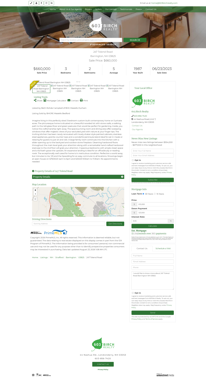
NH (51, 257)
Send (152, 313)
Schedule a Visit (163, 248)
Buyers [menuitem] (88, 9)
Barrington (71, 257)
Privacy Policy (136, 319)
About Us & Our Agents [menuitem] (70, 9)
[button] (135, 40)
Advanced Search (104, 44)
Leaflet (101, 216)
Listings (44, 257)
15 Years (160, 194)
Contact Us (137, 125)
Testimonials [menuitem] (126, 9)
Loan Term (136, 194)
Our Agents (137, 129)
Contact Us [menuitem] (151, 9)
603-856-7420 (140, 116)
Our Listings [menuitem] (111, 9)
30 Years (149, 194)
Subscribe (152, 180)
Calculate (152, 226)
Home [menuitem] (53, 9)
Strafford (59, 257)
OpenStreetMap (111, 216)
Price (134, 200)
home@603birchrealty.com (164, 3)
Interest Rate (138, 217)
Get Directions (115, 224)
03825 (81, 257)
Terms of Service (152, 319)
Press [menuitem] (138, 9)
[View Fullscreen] (35, 199)
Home (35, 257)
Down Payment (139, 208)
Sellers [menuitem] (98, 9)
